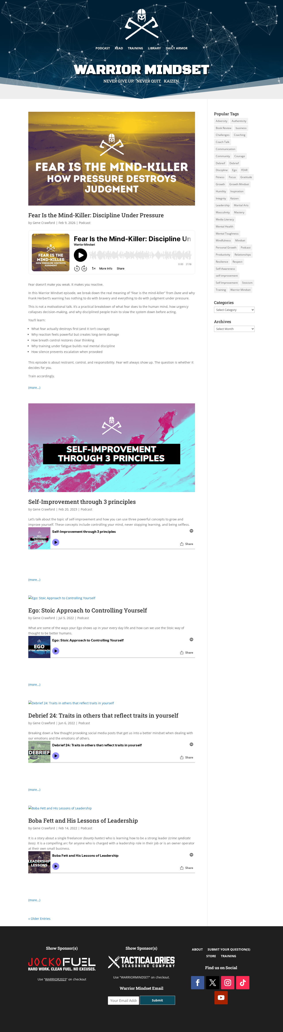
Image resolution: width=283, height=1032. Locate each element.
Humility (221, 191)
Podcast (103, 48)
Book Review (223, 128)
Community (223, 156)
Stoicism (247, 283)
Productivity (223, 254)
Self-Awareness (225, 269)
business (241, 128)
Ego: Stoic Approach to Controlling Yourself (87, 610)
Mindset (240, 240)
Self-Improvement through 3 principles (82, 501)
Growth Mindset (239, 184)
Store (211, 956)
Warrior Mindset (240, 290)
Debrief (234, 163)
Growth (220, 184)
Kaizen (234, 198)
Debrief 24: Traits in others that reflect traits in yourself (103, 715)
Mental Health (224, 226)
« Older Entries (39, 918)
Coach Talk (222, 142)
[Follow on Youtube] (221, 997)
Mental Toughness (227, 233)
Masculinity (223, 212)
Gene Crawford (44, 223)
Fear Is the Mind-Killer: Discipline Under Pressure (96, 215)
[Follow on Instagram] (227, 982)
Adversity (221, 121)
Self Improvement (227, 283)
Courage (239, 156)
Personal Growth (226, 247)
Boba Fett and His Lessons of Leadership (83, 820)
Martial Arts (241, 205)
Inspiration (236, 191)
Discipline (222, 170)
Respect (237, 262)
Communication (225, 149)
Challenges (222, 135)
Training (135, 48)
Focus (232, 177)
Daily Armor (176, 48)
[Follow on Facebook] (197, 982)
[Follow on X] (212, 982)
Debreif (220, 163)
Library (154, 48)
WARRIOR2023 (55, 979)
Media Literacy (225, 219)
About (197, 949)
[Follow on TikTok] (242, 982)
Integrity (221, 198)
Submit (157, 1000)
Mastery (239, 212)
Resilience (222, 262)
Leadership (222, 205)
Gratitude (246, 177)
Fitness (220, 177)
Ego (234, 170)
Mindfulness (223, 240)
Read (119, 48)
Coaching (239, 135)
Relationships (243, 254)
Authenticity (239, 121)
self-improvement (227, 275)
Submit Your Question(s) (229, 949)
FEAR (244, 170)
